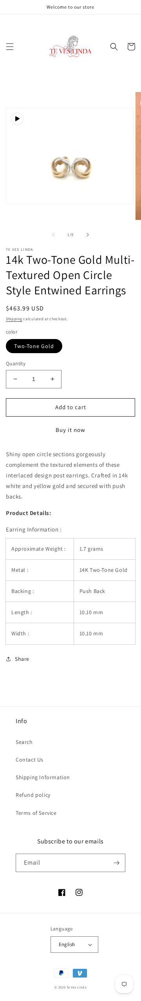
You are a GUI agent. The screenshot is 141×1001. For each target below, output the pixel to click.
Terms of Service (36, 812)
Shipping (14, 318)
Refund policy (33, 794)
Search (24, 741)
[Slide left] (53, 234)
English (67, 944)
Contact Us (29, 759)
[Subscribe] (116, 863)
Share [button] (22, 658)
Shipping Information (43, 777)
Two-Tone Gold (34, 346)
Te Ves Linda (76, 987)
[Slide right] (87, 234)
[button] (9, 46)
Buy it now (70, 429)
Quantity (15, 363)
